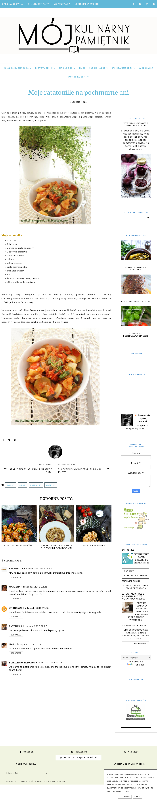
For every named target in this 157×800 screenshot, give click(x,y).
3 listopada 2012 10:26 (49, 662)
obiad (22, 485)
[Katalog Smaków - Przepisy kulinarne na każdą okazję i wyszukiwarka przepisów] (135, 718)
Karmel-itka (17, 568)
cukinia (10, 485)
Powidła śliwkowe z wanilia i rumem (135, 124)
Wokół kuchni (77, 77)
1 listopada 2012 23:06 (36, 607)
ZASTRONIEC (128, 550)
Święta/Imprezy (122, 68)
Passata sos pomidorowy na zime (136, 334)
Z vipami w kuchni (87, 4)
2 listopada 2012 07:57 (28, 644)
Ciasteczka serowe (135, 575)
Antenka (14, 625)
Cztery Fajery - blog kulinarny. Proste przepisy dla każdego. (134, 596)
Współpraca (62, 4)
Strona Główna (12, 4)
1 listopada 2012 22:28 (34, 586)
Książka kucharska (16, 68)
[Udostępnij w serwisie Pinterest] (15, 440)
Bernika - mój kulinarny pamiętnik (38, 781)
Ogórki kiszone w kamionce (136, 268)
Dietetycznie (44, 68)
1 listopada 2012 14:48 (39, 568)
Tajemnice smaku (131, 581)
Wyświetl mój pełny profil (137, 427)
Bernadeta (144, 415)
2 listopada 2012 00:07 (34, 625)
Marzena (14, 586)
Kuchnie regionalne (92, 68)
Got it (137, 797)
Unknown (15, 607)
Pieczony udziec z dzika (136, 302)
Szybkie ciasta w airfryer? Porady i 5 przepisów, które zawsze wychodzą (138, 611)
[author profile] (56, 451)
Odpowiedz (16, 577)
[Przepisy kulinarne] (136, 528)
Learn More (125, 797)
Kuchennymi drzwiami (134, 625)
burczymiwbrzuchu (22, 662)
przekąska (35, 485)
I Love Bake (128, 571)
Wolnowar (146, 68)
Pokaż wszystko (141, 643)
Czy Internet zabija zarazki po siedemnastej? (142, 560)
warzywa (50, 485)
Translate (139, 664)
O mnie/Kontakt (38, 4)
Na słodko (66, 68)
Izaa (11, 644)
